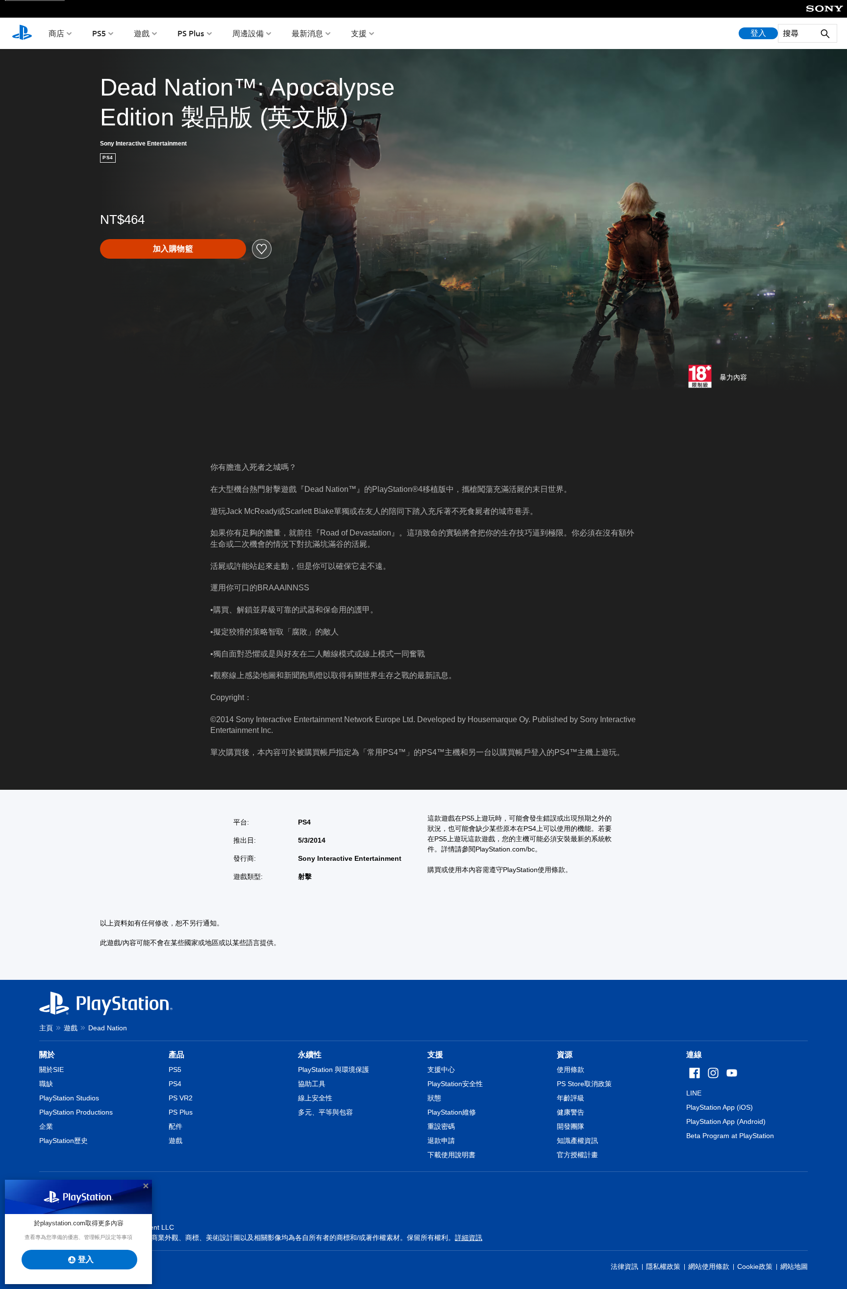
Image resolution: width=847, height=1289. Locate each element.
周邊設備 (248, 33)
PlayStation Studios (69, 1098)
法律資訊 (624, 1266)
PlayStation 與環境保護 (333, 1069)
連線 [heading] (694, 1054)
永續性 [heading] (310, 1054)
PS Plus (190, 33)
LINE (693, 1093)
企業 (46, 1126)
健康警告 (570, 1112)
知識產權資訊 (577, 1140)
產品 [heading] (176, 1054)
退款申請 (441, 1140)
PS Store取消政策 (584, 1084)
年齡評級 (570, 1098)
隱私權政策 (663, 1266)
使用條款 (570, 1069)
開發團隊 (570, 1126)
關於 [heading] (47, 1054)
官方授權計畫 (577, 1155)
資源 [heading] (565, 1054)
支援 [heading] (435, 1054)
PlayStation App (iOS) (719, 1107)
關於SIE (51, 1069)
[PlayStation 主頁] (22, 33)
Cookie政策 (754, 1266)
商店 (56, 33)
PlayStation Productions (76, 1112)
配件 (175, 1126)
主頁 (46, 1028)
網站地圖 (794, 1266)
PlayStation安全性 (455, 1084)
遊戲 (141, 33)
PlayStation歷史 (63, 1140)
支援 (359, 33)
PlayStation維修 (451, 1112)
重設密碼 (441, 1126)
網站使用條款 (708, 1266)
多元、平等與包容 (325, 1112)
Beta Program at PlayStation (730, 1136)
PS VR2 (181, 1098)
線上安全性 (315, 1098)
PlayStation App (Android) (726, 1121)
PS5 (99, 33)
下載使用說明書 (451, 1155)
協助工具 (311, 1084)
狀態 (434, 1098)
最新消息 (307, 33)
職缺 (46, 1084)
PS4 (175, 1084)
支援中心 (441, 1069)
